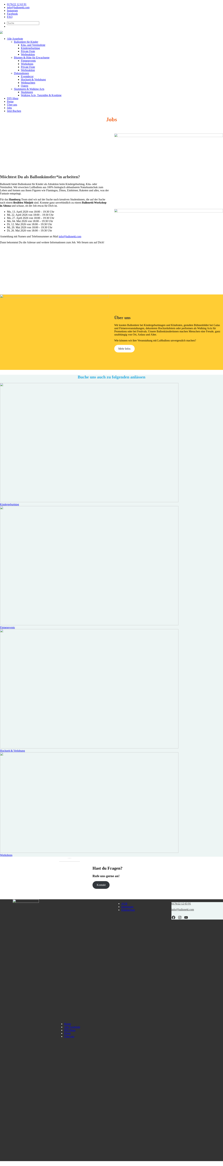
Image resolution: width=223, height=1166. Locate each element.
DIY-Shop (12, 98)
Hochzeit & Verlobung (33, 79)
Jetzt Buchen (14, 110)
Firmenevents (28, 60)
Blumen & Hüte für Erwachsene (31, 57)
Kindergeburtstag (30, 48)
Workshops (27, 63)
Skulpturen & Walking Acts (29, 88)
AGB (124, 903)
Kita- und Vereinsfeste (33, 44)
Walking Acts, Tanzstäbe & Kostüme (41, 95)
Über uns (12, 104)
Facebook (12, 13)
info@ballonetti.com (18, 7)
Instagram (12, 10)
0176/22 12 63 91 (16, 4)
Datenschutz (128, 909)
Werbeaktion (28, 54)
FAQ (10, 16)
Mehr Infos (124, 348)
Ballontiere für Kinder (26, 41)
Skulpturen (27, 92)
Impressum (127, 906)
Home (67, 1023)
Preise (10, 101)
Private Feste (28, 51)
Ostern (24, 85)
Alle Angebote (15, 38)
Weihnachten (28, 82)
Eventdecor (27, 76)
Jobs (9, 107)
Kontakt (101, 884)
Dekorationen (21, 73)
